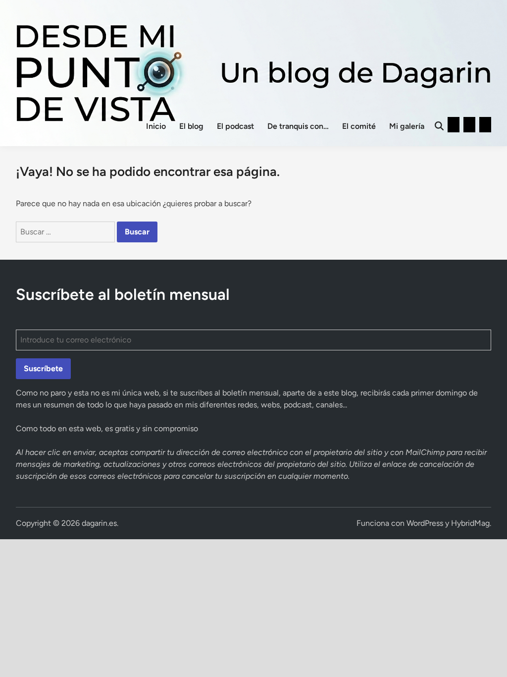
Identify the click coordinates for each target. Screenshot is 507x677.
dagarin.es (99, 523)
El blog (191, 126)
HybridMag (470, 523)
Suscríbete (43, 368)
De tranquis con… (298, 126)
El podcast (235, 126)
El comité (359, 126)
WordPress (424, 523)
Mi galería (406, 126)
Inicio (156, 126)
